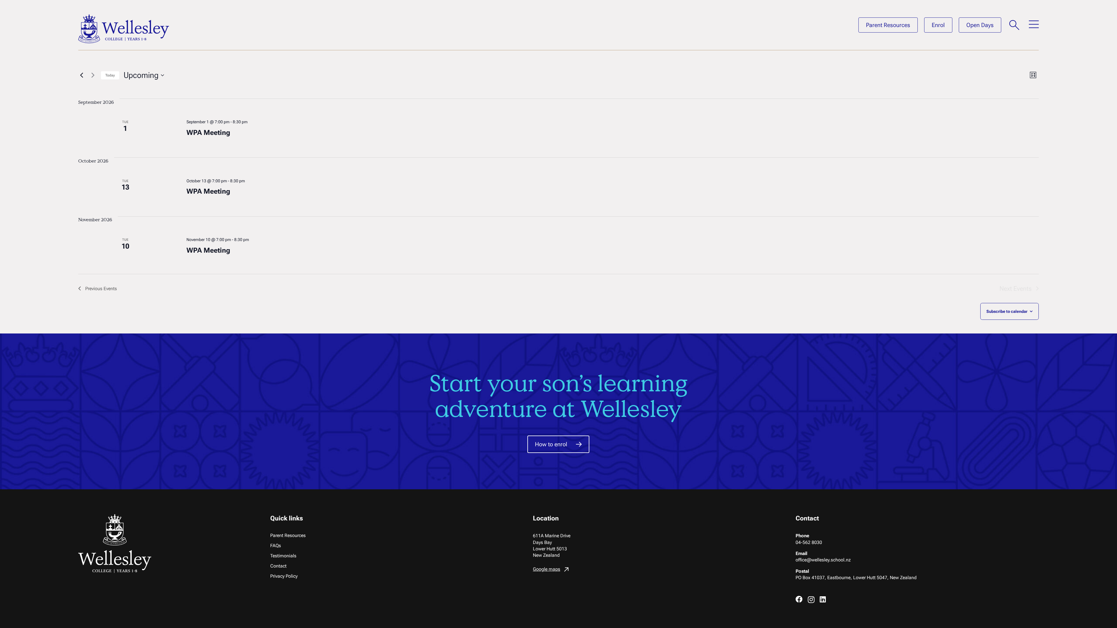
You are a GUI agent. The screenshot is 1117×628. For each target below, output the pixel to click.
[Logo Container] (123, 28)
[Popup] (1014, 25)
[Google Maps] (654, 570)
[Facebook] (799, 599)
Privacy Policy (284, 576)
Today (110, 75)
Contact (278, 566)
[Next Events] (93, 75)
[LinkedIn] (823, 599)
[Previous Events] (81, 75)
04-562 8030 (809, 542)
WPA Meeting (208, 133)
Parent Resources (288, 535)
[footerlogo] (155, 543)
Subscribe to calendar (1006, 311)
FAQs (275, 545)
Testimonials (283, 556)
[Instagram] (811, 599)
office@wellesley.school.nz (823, 560)
